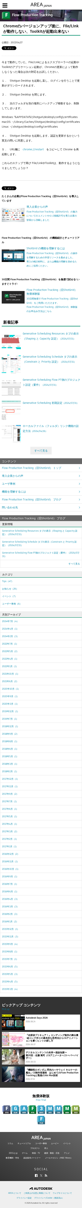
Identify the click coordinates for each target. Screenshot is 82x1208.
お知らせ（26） (10, 588)
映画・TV (36, 1153)
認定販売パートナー (32, 1157)
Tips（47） (8, 581)
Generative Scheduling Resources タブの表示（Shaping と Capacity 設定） (39, 532)
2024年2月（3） (10, 636)
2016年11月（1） (10, 861)
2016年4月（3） (10, 899)
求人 (46, 1148)
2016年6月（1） (10, 891)
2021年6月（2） (10, 681)
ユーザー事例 (41, 1143)
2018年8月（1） (10, 741)
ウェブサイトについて (62, 1193)
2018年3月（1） (10, 763)
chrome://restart (33, 149)
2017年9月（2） (10, 794)
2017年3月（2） (10, 831)
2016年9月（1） (10, 876)
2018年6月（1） (10, 748)
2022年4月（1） (10, 658)
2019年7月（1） (10, 718)
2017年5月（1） (10, 816)
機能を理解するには (14, 492)
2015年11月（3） (10, 936)
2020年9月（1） (10, 696)
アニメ (67, 1153)
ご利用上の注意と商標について (37, 1193)
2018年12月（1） (10, 726)
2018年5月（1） (10, 756)
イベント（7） (9, 596)
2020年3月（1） (10, 703)
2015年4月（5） (10, 981)
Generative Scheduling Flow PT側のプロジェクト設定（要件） (40, 554)
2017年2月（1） (10, 839)
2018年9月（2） (10, 733)
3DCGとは (13, 1153)
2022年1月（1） (10, 666)
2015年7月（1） (10, 959)
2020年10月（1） (11, 688)
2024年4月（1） (10, 628)
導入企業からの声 (12, 476)
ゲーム (25, 1153)
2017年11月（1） (10, 786)
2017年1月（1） (10, 846)
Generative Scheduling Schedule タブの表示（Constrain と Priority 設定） (39, 543)
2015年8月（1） (10, 951)
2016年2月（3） (10, 914)
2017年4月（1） (10, 824)
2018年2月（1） (10, 771)
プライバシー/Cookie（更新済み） (49, 1197)
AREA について (14, 1193)
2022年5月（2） (10, 651)
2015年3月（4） (10, 989)
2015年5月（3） (10, 974)
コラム (10, 1143)
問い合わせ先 (10, 507)
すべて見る (41, 451)
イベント (67, 1143)
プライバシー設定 (24, 1197)
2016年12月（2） (10, 854)
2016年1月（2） (10, 921)
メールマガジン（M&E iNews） (58, 1157)
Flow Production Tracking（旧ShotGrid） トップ (31, 468)
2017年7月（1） (10, 801)
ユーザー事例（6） (12, 603)
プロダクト (35, 1148)
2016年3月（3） (10, 906)
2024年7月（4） (10, 621)
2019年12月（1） (10, 711)
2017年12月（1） (10, 779)
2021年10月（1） (10, 673)
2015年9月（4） (10, 944)
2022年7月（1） (10, 643)
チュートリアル (24, 1143)
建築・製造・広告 (51, 1153)
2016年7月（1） (10, 884)
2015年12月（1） (10, 929)
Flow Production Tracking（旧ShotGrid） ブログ (31, 499)
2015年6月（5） (10, 966)
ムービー (55, 1143)
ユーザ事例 (8, 484)
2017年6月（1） (10, 809)
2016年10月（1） (11, 869)
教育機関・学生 (12, 1157)
